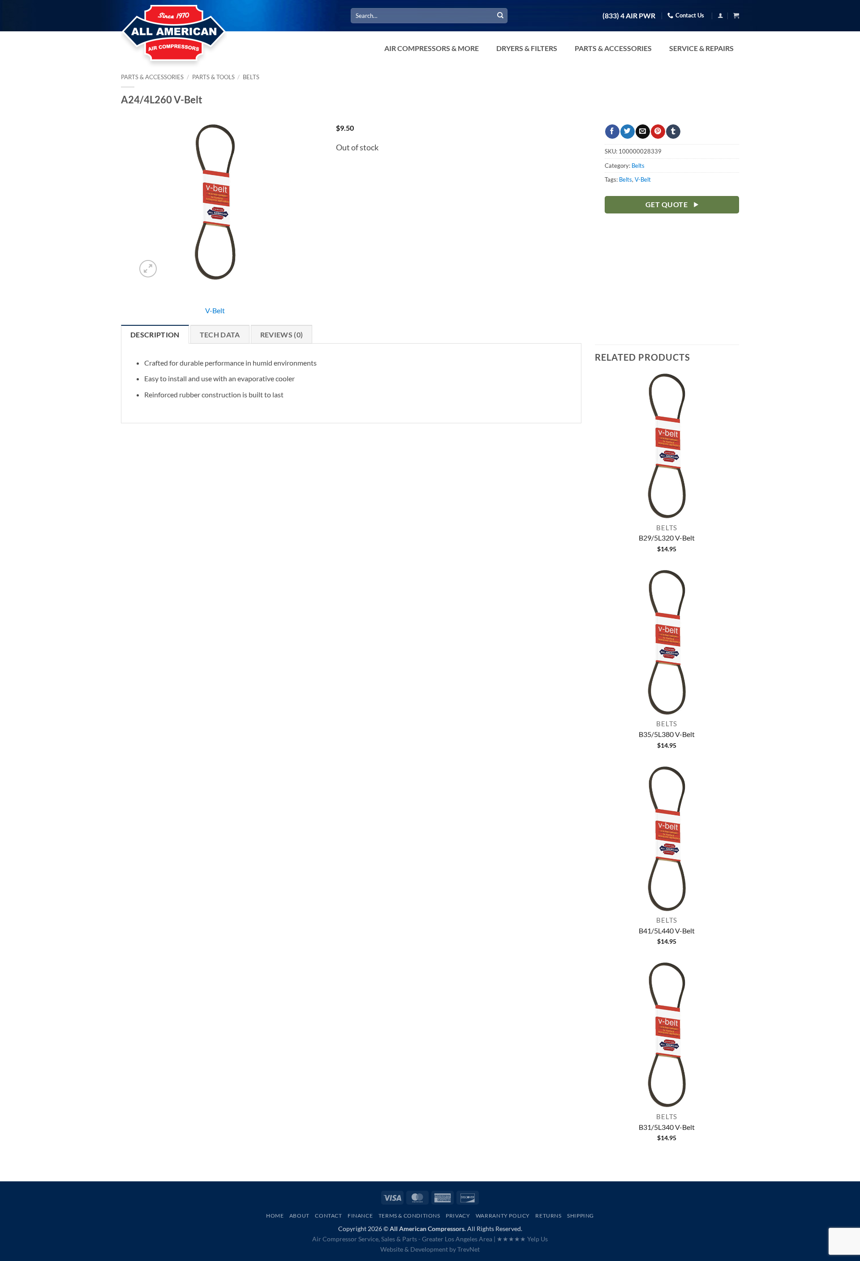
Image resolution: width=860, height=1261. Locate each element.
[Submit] (500, 15)
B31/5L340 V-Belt (667, 1127)
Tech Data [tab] (220, 334)
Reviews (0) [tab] (281, 334)
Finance (360, 1215)
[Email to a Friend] (642, 131)
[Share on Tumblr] (673, 131)
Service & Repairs (701, 48)
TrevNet (468, 1249)
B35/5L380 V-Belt (667, 734)
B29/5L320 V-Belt (667, 537)
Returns (548, 1215)
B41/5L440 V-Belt (667, 930)
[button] (720, 15)
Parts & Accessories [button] (613, 48)
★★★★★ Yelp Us (522, 1239)
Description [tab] (155, 334)
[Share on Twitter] (627, 131)
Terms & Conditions (409, 1215)
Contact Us (689, 15)
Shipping (580, 1215)
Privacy (458, 1215)
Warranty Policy (503, 1215)
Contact (328, 1215)
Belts (251, 77)
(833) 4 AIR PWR (628, 16)
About (299, 1215)
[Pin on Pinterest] (658, 131)
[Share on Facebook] (612, 131)
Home (275, 1215)
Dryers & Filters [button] (526, 48)
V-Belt (215, 310)
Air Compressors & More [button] (431, 48)
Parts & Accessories (152, 77)
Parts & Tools (213, 77)
